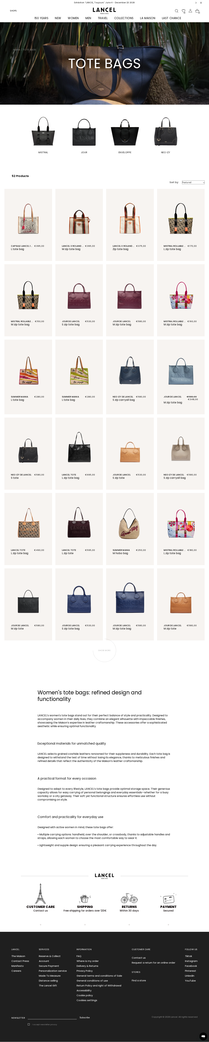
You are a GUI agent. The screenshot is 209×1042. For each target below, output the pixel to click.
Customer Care (40, 907)
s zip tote (119, 478)
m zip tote (17, 628)
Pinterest (190, 971)
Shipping (85, 907)
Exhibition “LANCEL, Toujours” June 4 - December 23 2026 (104, 2)
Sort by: (174, 182)
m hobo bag (120, 553)
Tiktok (188, 956)
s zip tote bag (71, 324)
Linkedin (189, 975)
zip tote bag (120, 249)
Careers (16, 971)
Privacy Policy (85, 971)
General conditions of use (92, 980)
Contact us (139, 957)
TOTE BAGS (29, 49)
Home (16, 49)
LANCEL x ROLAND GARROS (76, 246)
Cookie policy (85, 995)
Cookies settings (87, 1000)
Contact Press (20, 961)
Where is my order (88, 961)
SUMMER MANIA (19, 396)
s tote (15, 478)
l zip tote (67, 553)
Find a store (139, 980)
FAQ (79, 956)
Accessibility (84, 990)
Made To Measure (50, 975)
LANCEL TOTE (69, 474)
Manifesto (17, 966)
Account (44, 961)
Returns (129, 907)
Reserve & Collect (50, 956)
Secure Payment (49, 966)
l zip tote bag (172, 249)
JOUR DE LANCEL (71, 321)
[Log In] (190, 10)
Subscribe (85, 1017)
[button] (196, 2)
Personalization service (53, 971)
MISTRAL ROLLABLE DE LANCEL (179, 246)
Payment (168, 907)
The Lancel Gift (48, 985)
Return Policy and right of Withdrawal (99, 985)
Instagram (191, 961)
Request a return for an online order (153, 962)
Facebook (191, 966)
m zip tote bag (71, 249)
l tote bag (17, 249)
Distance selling (48, 980)
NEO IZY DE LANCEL (123, 396)
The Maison (18, 956)
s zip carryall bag (124, 400)
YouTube (190, 980)
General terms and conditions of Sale (99, 975)
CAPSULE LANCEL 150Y (23, 246)
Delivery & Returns (87, 966)
